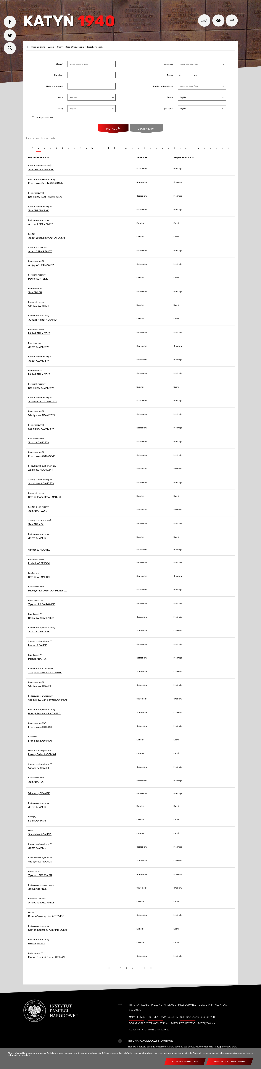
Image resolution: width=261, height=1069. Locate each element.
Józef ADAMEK (37, 537)
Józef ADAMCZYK (38, 346)
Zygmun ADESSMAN (40, 875)
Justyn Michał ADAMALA (42, 319)
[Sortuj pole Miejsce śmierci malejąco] (193, 158)
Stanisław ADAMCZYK (41, 387)
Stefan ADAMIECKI (39, 576)
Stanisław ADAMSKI (40, 834)
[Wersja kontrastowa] (218, 20)
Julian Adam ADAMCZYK (42, 401)
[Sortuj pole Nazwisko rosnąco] (45, 158)
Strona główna (38, 47)
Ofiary (60, 47)
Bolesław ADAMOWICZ (41, 617)
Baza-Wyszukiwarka (75, 47)
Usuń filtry (142, 127)
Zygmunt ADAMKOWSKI (41, 604)
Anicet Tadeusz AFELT (41, 902)
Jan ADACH (35, 292)
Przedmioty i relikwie (163, 1004)
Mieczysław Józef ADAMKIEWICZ (47, 590)
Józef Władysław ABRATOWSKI (46, 237)
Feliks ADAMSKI (37, 820)
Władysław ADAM (38, 305)
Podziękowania (206, 1023)
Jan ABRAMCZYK (38, 210)
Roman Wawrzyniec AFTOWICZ (46, 916)
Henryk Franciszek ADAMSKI (44, 713)
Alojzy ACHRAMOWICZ (41, 265)
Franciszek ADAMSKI (40, 727)
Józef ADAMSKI (37, 807)
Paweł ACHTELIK (38, 278)
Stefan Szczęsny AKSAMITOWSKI (47, 929)
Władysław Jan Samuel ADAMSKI (47, 699)
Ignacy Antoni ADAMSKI (42, 754)
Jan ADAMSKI (36, 781)
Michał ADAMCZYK (39, 333)
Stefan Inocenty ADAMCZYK (45, 496)
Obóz (60, 97)
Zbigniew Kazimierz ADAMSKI (45, 672)
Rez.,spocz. (168, 64)
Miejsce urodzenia (54, 86)
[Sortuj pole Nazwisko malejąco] (48, 158)
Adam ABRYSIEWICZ (40, 251)
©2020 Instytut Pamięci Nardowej (149, 1029)
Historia (134, 1004)
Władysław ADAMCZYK (41, 415)
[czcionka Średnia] (204, 21)
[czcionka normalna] (202, 21)
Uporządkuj (168, 109)
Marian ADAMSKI (37, 645)
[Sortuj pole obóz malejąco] (146, 158)
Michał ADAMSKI (37, 658)
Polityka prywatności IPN (163, 1017)
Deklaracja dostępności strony (148, 1023)
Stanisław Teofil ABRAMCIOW (45, 196)
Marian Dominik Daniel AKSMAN (46, 957)
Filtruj (111, 128)
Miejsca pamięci (187, 1004)
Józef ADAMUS (37, 847)
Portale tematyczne (183, 1023)
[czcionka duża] (206, 20)
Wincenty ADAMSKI (39, 768)
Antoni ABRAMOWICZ (40, 224)
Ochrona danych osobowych (197, 1017)
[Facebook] (10, 22)
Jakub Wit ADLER (38, 888)
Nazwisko (58, 75)
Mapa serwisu (137, 1017)
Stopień (59, 64)
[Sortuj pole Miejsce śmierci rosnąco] (191, 158)
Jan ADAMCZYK (37, 510)
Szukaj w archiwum (44, 118)
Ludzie (51, 47)
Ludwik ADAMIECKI (39, 563)
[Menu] (232, 20)
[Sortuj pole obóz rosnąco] (144, 158)
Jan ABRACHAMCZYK (41, 169)
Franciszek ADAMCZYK (41, 456)
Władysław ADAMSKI (40, 686)
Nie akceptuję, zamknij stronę (229, 1061)
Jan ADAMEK (36, 524)
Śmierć (170, 97)
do (195, 75)
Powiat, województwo (163, 86)
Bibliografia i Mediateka (213, 1004)
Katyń (69, 22)
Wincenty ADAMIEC (39, 549)
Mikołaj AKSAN (36, 943)
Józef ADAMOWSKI (39, 631)
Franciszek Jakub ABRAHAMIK (45, 183)
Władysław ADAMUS (40, 861)
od (179, 75)
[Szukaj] (10, 48)
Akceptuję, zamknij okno (185, 1061)
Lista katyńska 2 (95, 47)
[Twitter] (10, 35)
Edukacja (135, 1010)
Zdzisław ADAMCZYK (40, 469)
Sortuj (60, 109)
